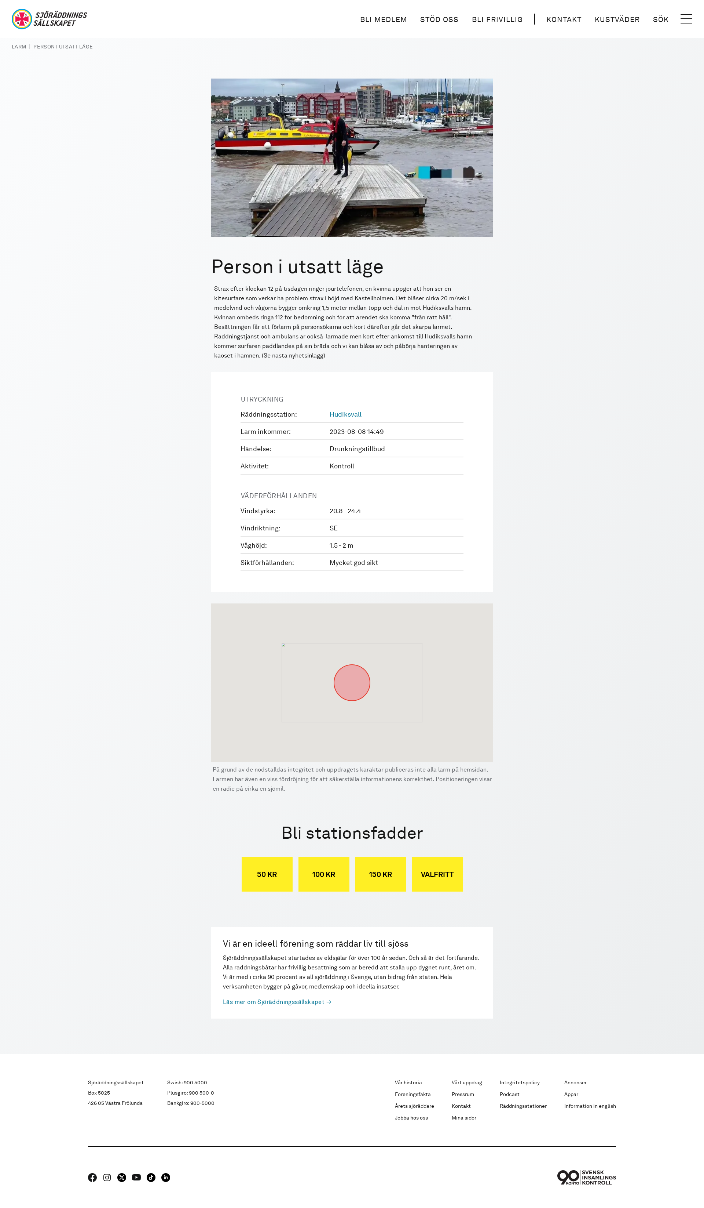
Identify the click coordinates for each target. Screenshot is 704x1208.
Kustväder (617, 19)
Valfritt (437, 874)
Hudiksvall (346, 414)
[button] (352, 664)
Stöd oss (439, 19)
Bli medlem (383, 19)
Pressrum (463, 1094)
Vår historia (408, 1082)
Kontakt (564, 19)
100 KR (323, 874)
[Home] (49, 19)
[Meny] (686, 19)
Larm (19, 47)
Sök (661, 19)
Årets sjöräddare (414, 1106)
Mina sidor (464, 1118)
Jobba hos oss (411, 1118)
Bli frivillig (497, 19)
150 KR (380, 874)
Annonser (575, 1082)
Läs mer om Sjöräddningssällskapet (273, 1001)
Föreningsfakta (413, 1094)
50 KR (267, 874)
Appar (571, 1094)
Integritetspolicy (520, 1082)
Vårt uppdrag (467, 1082)
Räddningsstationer (523, 1106)
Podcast (510, 1094)
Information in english (590, 1106)
